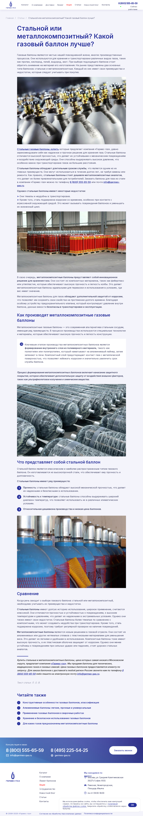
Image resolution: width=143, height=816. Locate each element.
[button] (123, 750)
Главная (10, 18)
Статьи (21, 18)
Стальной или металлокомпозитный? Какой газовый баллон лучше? (61, 18)
